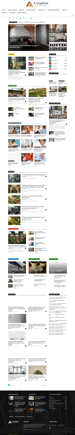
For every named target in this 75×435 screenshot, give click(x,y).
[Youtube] (31, 18)
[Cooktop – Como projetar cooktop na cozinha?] (31, 285)
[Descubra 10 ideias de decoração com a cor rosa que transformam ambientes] (58, 46)
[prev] (63, 22)
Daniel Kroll (10, 311)
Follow (65, 60)
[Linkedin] (55, 425)
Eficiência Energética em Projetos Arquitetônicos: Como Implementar (17, 246)
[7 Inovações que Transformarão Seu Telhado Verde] (11, 109)
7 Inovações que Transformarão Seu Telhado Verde (19, 108)
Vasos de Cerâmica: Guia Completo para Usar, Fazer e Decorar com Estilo (37, 343)
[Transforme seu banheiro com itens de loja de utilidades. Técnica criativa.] (31, 398)
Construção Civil (11, 96)
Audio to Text (51, 317)
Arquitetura (10, 243)
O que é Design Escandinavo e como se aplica (62, 83)
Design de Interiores (52, 91)
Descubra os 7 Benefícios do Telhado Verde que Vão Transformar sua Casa (36, 100)
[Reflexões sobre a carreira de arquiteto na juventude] (31, 58)
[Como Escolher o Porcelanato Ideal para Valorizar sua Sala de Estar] (37, 352)
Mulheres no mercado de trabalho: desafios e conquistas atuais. (39, 149)
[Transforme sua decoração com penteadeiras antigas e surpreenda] (58, 37)
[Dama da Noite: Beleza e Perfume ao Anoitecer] (53, 78)
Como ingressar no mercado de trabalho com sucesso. (26, 149)
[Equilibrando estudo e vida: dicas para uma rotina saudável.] (27, 157)
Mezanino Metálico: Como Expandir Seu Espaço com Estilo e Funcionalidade (17, 377)
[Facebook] (9, 18)
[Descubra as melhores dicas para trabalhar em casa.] (31, 239)
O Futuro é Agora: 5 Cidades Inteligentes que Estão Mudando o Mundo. (19, 285)
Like (66, 57)
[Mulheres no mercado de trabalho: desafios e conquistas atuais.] (40, 143)
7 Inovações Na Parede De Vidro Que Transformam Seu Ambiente (16, 99)
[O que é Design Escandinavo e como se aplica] (62, 78)
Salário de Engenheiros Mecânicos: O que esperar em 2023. (40, 232)
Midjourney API (51, 333)
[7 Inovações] (11, 115)
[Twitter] (23, 18)
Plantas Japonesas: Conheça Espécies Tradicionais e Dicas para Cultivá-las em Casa (37, 377)
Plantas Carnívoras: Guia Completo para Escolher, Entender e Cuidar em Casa (37, 326)
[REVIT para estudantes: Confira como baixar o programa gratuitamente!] (58, 112)
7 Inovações (16, 113)
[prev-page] (9, 81)
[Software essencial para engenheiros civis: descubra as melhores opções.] (14, 143)
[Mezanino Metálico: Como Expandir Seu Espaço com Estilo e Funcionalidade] (17, 370)
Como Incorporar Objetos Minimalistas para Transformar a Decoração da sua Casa (16, 326)
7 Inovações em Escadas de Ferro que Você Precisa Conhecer (40, 114)
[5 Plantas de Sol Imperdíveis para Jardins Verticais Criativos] (14, 220)
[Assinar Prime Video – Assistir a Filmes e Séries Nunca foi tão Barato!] (51, 286)
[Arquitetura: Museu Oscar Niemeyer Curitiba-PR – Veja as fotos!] (58, 267)
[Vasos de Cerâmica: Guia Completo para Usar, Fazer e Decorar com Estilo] (37, 335)
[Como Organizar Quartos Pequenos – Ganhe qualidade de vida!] (31, 281)
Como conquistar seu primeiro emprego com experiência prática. (40, 136)
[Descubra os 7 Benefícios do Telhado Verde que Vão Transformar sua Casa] (37, 92)
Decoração (60, 91)
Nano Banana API (52, 329)
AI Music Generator (52, 326)
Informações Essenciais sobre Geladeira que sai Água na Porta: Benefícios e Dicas (19, 397)
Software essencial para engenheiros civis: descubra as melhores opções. (14, 149)
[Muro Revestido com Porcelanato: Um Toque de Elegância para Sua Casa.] (17, 267)
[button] (72, 15)
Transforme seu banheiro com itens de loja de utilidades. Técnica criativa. (40, 397)
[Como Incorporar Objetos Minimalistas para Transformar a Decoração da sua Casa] (17, 318)
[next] (65, 22)
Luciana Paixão (10, 75)
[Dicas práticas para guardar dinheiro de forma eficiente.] (27, 129)
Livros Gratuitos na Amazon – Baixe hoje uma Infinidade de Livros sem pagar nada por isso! (60, 276)
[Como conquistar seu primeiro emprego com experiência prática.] (40, 129)
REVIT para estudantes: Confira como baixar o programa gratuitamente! (57, 121)
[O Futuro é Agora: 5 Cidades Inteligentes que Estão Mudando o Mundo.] (10, 286)
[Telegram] (20, 18)
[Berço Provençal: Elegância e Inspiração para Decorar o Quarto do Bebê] (17, 335)
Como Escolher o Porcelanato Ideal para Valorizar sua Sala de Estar (37, 359)
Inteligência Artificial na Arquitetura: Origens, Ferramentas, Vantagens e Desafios (16, 72)
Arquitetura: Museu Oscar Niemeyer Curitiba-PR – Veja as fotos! (58, 271)
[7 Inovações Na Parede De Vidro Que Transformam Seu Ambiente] (17, 92)
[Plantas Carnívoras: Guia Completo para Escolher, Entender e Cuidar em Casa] (37, 318)
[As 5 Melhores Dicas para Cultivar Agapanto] (14, 178)
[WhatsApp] (27, 18)
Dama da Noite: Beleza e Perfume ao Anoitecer (53, 83)
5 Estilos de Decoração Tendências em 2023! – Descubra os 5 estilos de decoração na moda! (53, 94)
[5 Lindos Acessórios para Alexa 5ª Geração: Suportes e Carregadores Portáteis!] (11, 410)
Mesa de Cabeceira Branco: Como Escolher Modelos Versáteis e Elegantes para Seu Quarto (36, 309)
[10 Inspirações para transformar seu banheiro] (58, 28)
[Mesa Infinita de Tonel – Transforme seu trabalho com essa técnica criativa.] (31, 410)
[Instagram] (13, 18)
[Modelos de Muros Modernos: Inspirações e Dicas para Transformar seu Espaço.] (10, 281)
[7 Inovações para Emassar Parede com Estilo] (31, 109)
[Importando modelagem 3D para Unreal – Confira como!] (51, 140)
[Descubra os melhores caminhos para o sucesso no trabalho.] (31, 244)
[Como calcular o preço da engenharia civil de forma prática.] (14, 157)
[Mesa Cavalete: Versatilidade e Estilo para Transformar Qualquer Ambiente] (17, 301)
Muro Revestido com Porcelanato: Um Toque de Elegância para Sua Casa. (16, 270)
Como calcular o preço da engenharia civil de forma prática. (13, 163)
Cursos (50, 118)
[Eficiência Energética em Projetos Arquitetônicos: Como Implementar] (17, 237)
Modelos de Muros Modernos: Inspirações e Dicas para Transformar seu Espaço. (18, 280)
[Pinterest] (16, 18)
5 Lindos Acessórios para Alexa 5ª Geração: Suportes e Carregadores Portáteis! (20, 410)
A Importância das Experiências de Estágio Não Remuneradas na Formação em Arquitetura (40, 73)
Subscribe (65, 68)
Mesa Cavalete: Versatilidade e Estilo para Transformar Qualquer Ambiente (31, 22)
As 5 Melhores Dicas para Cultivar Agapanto (34, 174)
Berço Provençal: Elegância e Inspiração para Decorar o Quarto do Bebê (16, 343)
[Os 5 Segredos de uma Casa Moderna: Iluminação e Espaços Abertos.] (10, 276)
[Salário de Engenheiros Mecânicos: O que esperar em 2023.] (31, 233)
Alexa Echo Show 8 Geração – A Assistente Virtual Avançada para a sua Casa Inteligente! (60, 281)
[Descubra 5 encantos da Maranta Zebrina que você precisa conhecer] (14, 210)
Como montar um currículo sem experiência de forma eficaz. (39, 163)
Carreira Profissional (11, 133)
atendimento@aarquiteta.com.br (34, 429)
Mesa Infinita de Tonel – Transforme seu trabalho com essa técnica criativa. (40, 410)
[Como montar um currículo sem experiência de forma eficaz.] (40, 157)
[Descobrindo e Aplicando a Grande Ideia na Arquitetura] (31, 64)
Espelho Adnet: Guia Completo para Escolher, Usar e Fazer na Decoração (17, 360)
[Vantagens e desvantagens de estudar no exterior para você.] (14, 129)
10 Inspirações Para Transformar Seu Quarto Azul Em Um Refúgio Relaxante (58, 308)
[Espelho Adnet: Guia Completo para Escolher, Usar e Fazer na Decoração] (17, 352)
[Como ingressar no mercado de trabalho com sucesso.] (27, 143)
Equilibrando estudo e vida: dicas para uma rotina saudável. (26, 163)
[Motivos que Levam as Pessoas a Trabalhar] (31, 69)
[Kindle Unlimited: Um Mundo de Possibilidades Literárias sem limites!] (31, 276)
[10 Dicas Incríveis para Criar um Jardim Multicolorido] (14, 199)
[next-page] (10, 81)
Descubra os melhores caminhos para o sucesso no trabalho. (40, 243)
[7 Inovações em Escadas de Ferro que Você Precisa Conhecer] (31, 115)
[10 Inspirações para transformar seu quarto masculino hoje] (28, 37)
